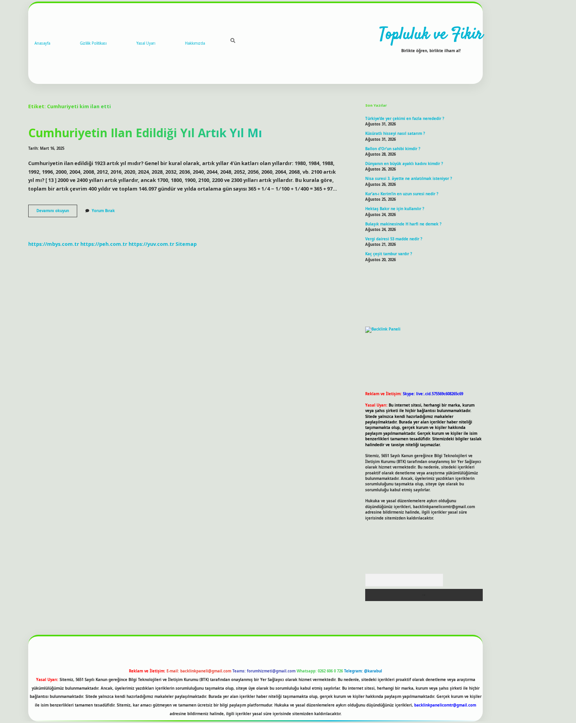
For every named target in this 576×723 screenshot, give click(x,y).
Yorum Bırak (103, 210)
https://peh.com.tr (103, 243)
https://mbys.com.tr (53, 243)
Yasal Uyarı (145, 43)
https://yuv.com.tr (151, 243)
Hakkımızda (195, 43)
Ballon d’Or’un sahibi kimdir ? (392, 148)
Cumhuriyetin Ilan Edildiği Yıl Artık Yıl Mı (145, 133)
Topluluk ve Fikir (431, 35)
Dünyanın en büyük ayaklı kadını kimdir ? (404, 163)
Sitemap (186, 243)
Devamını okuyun (56, 212)
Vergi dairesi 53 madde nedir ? (393, 239)
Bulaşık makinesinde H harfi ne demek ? (403, 224)
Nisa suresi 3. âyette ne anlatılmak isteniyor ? (408, 178)
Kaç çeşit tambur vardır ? (388, 253)
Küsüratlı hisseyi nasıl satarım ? (395, 133)
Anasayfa (42, 43)
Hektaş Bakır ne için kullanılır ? (394, 208)
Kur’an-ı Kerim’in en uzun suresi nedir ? (401, 193)
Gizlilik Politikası (93, 43)
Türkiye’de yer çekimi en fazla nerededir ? (404, 118)
